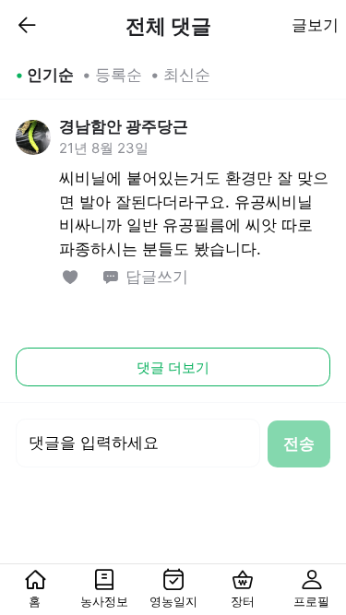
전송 (299, 443)
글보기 (315, 25)
